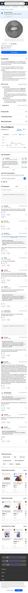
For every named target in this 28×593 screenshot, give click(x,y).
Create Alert (8, 16)
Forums (7, 9)
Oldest (16, 186)
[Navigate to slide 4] (15, 40)
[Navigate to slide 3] (14, 40)
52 (15, 492)
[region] (14, 587)
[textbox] (12, 178)
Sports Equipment (19, 460)
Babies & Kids (6, 457)
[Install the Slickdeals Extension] (14, 557)
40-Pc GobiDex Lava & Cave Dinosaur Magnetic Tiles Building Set (18, 483)
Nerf (4, 464)
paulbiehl (7, 158)
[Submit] (2, 190)
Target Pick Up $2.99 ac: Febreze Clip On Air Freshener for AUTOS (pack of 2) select (18, 539)
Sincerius (6, 221)
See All (24, 470)
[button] (6, 43)
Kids (15, 457)
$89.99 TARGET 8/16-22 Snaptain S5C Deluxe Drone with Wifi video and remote (7, 539)
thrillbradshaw (7, 310)
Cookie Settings (9, 590)
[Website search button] (23, 3)
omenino (6, 286)
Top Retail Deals (15, 6)
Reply (8, 214)
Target (2, 61)
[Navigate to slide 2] (13, 40)
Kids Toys (22, 457)
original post (13, 94)
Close (18, 590)
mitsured (6, 270)
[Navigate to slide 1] (12, 40)
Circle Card (14, 99)
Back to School (7, 6)
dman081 (6, 414)
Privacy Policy (4, 586)
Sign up (5, 194)
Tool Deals (22, 6)
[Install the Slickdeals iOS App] (14, 564)
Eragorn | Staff (24, 105)
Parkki (5, 257)
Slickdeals (3, 9)
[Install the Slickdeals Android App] (14, 561)
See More (18, 464)
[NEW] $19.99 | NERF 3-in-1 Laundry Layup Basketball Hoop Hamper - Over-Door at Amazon (18, 511)
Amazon (11, 464)
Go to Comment (5, 167)
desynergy (6, 233)
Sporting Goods (7, 460)
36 (4, 43)
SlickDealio (25, 84)
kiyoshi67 (6, 361)
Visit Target (14, 52)
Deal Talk (11, 9)
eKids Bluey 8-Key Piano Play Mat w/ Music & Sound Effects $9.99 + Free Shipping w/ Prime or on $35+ (6, 483)
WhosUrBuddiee (7, 392)
